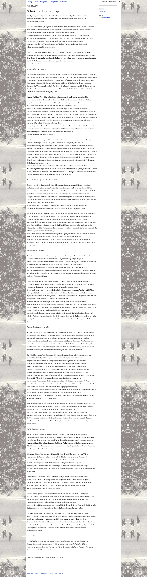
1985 (102, 15)
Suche (101, 9)
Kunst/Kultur (106, 17)
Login (51, 573)
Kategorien (43, 2)
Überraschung (102, 11)
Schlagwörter (54, 2)
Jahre (36, 2)
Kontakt (37, 573)
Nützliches (63, 2)
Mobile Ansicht (59, 573)
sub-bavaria (44, 573)
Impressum (30, 573)
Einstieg (29, 2)
